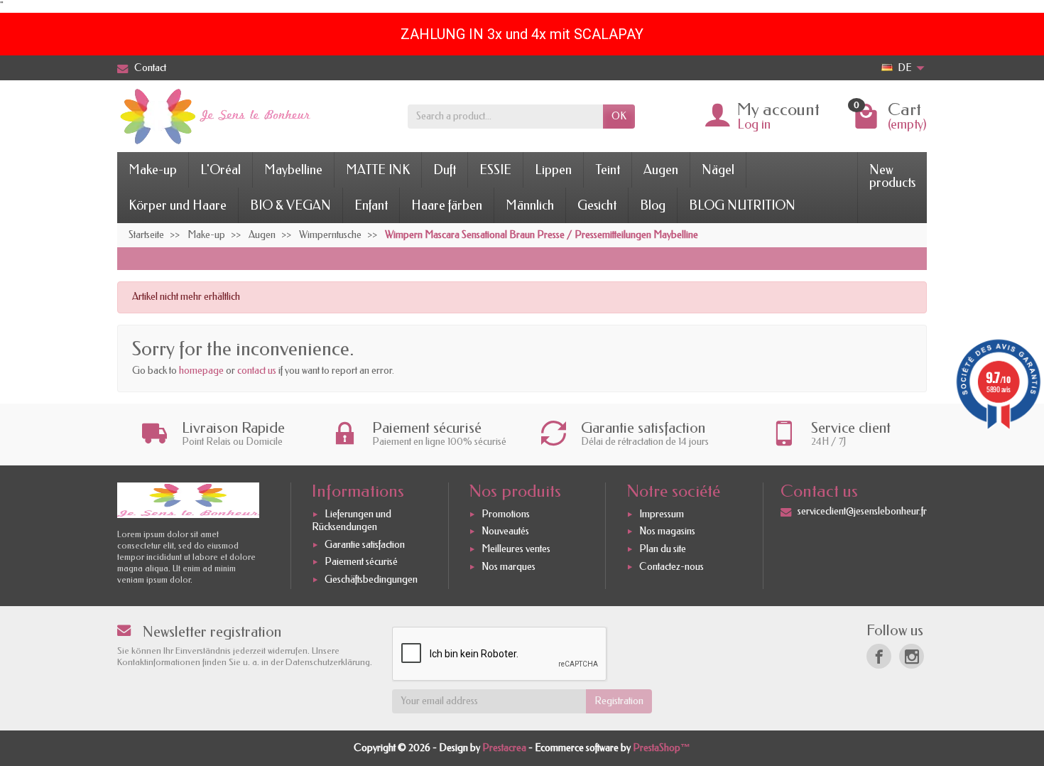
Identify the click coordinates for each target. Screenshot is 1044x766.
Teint (607, 170)
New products (892, 176)
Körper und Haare (178, 205)
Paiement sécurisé (361, 562)
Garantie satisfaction (365, 545)
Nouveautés (505, 532)
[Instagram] (911, 656)
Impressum (661, 514)
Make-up (153, 170)
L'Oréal (220, 170)
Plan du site (662, 549)
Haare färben (446, 205)
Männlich (530, 205)
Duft (444, 170)
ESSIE (495, 170)
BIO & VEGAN (290, 205)
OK (618, 116)
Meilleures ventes (516, 549)
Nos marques (508, 567)
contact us (256, 371)
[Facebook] (878, 656)
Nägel (718, 170)
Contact (150, 68)
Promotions (506, 514)
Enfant (371, 205)
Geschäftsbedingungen (371, 579)
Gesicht (596, 205)
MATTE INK (378, 170)
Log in (754, 124)
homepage (201, 371)
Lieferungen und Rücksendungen (351, 520)
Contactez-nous (671, 567)
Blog (652, 205)
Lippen (553, 170)
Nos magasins (667, 532)
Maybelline (293, 170)
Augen (660, 170)
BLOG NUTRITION (742, 205)
